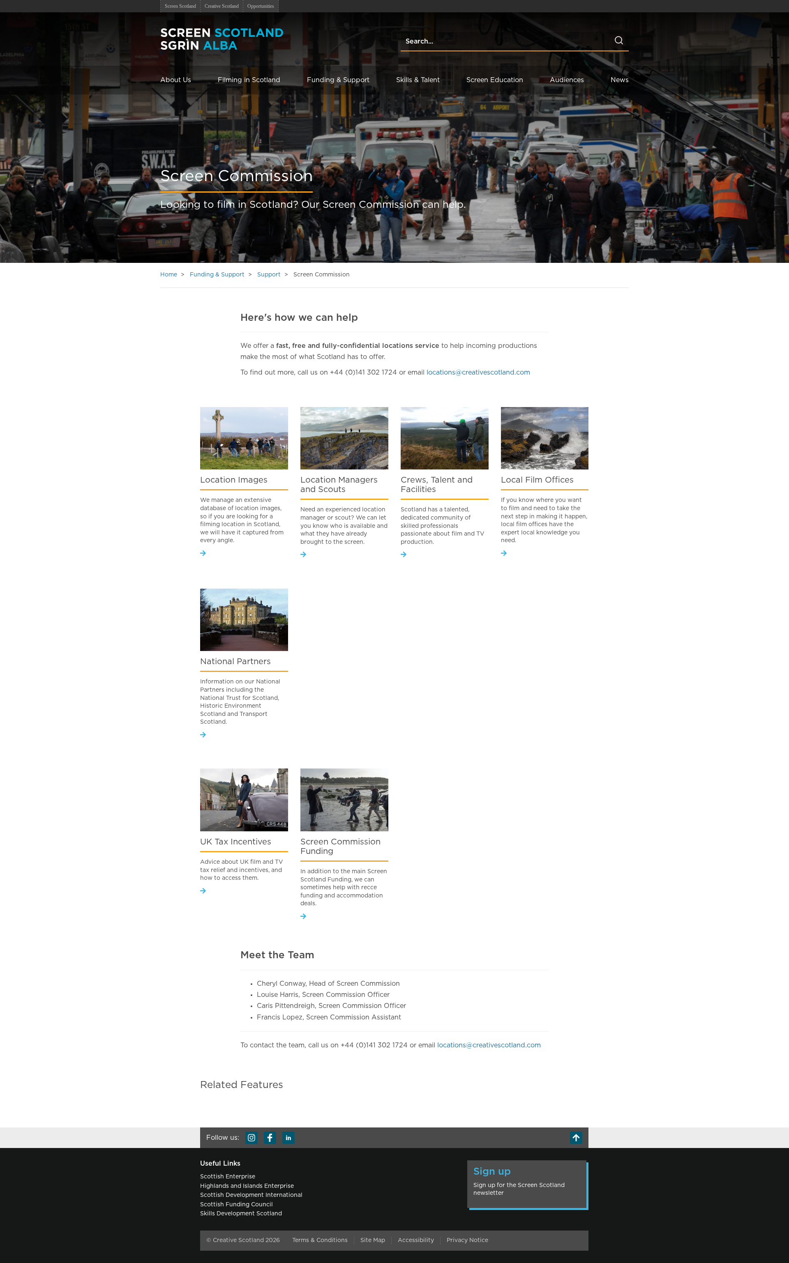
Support (269, 275)
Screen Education (494, 80)
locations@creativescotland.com (478, 372)
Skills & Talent (418, 80)
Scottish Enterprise (227, 1177)
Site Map (372, 1240)
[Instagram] (251, 1138)
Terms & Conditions (320, 1240)
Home (168, 275)
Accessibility (416, 1240)
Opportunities (260, 6)
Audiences (567, 80)
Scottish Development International (251, 1195)
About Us (175, 80)
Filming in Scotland (249, 80)
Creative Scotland (222, 6)
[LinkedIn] (288, 1138)
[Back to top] (576, 1138)
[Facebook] (270, 1138)
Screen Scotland (180, 6)
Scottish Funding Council (236, 1205)
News (620, 80)
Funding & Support (338, 80)
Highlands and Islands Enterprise (247, 1186)
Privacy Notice (467, 1240)
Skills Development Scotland (241, 1214)
